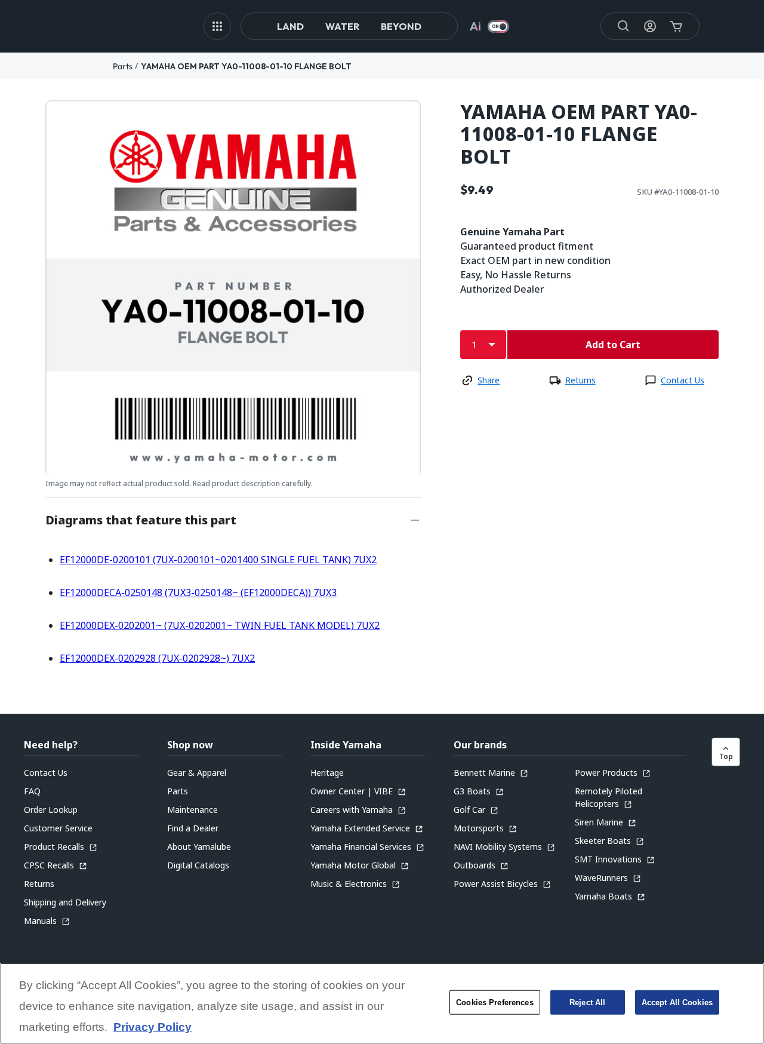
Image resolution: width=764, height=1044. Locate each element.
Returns (580, 380)
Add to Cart (613, 344)
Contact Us (682, 380)
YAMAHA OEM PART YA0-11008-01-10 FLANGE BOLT (246, 66)
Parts (123, 66)
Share (489, 380)
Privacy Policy (152, 1027)
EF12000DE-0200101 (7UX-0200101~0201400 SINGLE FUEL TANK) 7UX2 (218, 559)
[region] (382, 1003)
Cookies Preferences (494, 1002)
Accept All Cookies (677, 1002)
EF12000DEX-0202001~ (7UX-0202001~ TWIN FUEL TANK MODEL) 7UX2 (220, 625)
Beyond (401, 26)
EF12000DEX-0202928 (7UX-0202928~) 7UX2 (157, 658)
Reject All (587, 1002)
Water (342, 26)
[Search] (624, 26)
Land (290, 26)
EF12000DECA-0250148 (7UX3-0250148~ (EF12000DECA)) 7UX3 (198, 592)
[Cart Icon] (676, 26)
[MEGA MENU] (217, 26)
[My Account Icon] (650, 26)
